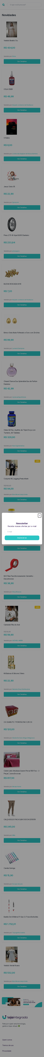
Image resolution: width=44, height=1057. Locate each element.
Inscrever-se (22, 538)
